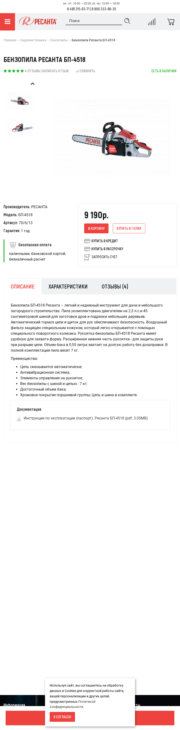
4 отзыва (32, 71)
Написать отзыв (55, 71)
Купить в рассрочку (107, 248)
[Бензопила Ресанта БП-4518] (20, 100)
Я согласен (62, 717)
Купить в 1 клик (129, 228)
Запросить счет (104, 256)
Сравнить (87, 71)
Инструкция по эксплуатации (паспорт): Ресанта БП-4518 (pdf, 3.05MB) (86, 418)
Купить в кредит (104, 240)
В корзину (96, 228)
